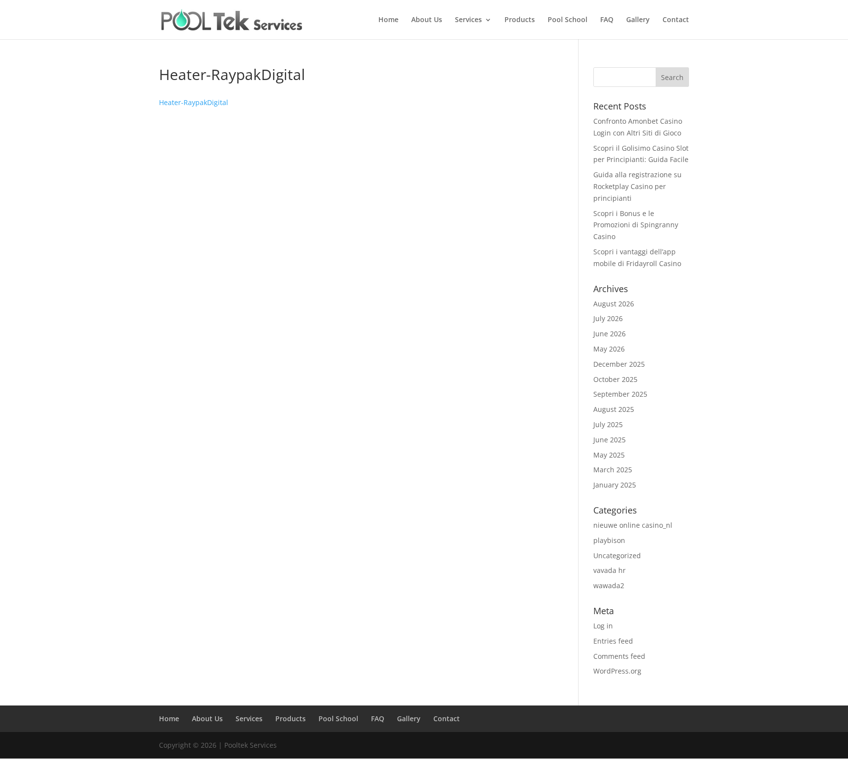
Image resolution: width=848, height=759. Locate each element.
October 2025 (615, 379)
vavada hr (609, 570)
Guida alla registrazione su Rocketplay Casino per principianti (637, 186)
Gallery (638, 20)
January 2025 (614, 484)
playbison (609, 540)
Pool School (567, 20)
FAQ (606, 20)
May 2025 (609, 455)
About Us (426, 20)
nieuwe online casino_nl (632, 525)
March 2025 (612, 469)
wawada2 (608, 585)
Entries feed (613, 641)
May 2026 (609, 348)
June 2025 (609, 439)
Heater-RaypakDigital (193, 102)
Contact (675, 20)
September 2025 (620, 394)
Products (519, 20)
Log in (603, 625)
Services (468, 20)
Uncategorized (617, 555)
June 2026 (609, 333)
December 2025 (619, 364)
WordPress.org (617, 671)
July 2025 (608, 424)
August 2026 (613, 303)
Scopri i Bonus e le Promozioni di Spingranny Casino (635, 225)
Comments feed (619, 656)
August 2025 (613, 409)
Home (388, 20)
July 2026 (608, 318)
